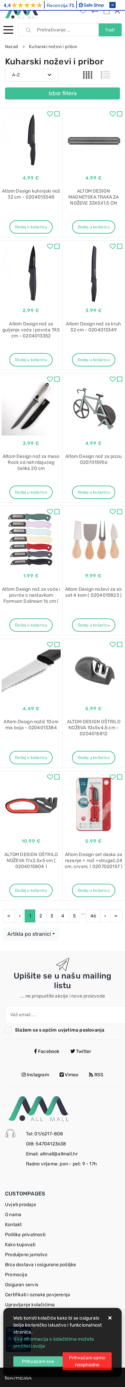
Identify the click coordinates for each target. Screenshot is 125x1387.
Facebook (48, 1051)
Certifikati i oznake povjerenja (37, 1295)
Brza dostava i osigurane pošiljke (40, 1265)
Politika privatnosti (25, 1234)
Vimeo (71, 1075)
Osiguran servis (21, 1285)
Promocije (16, 1275)
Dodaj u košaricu (31, 227)
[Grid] (88, 75)
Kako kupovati (20, 1244)
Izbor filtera (63, 93)
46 (93, 916)
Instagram (37, 1075)
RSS (98, 1075)
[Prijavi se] (118, 11)
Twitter (83, 1051)
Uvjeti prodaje (20, 1204)
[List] (105, 75)
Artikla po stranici (29, 934)
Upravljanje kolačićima (30, 1305)
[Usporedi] (57, 114)
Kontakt (13, 1224)
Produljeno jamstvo (26, 1255)
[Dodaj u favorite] (50, 114)
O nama (13, 1214)
